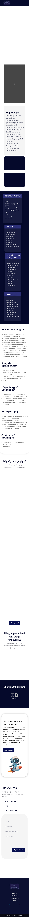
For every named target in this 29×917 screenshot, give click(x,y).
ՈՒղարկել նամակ (18, 849)
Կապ (14, 900)
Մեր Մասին (14, 895)
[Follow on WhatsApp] (14, 905)
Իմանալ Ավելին (14, 623)
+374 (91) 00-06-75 (10, 801)
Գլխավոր (14, 893)
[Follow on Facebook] (10, 905)
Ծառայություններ (14, 898)
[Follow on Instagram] (18, 905)
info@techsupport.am (11, 806)
